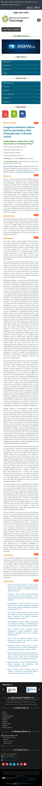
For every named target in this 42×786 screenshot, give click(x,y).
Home (4, 712)
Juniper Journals (20, 2)
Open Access (6, 718)
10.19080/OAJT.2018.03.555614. (26, 172)
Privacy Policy (32, 783)
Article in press (7, 65)
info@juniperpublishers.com (11, 758)
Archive (5, 73)
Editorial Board (7, 62)
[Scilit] (10, 688)
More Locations (7, 727)
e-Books (5, 722)
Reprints (5, 725)
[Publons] (30, 688)
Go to (36, 122)
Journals (5, 720)
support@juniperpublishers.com (12, 746)
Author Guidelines (8, 716)
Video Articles (6, 724)
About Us (5, 714)
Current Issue (7, 69)
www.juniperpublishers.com (11, 760)
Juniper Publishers (9, 2)
